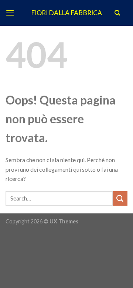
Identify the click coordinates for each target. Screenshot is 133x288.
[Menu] (10, 13)
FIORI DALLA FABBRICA (66, 13)
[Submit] (120, 198)
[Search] (117, 13)
